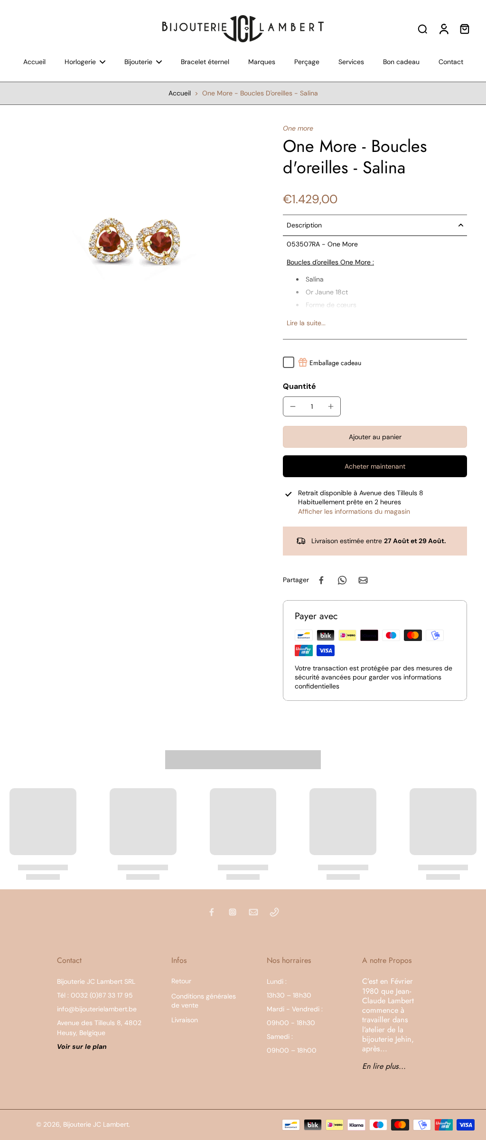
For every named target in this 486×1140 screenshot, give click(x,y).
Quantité (299, 386)
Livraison (184, 1020)
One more (298, 128)
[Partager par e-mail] (363, 580)
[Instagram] (232, 912)
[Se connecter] (443, 28)
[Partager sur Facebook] (321, 580)
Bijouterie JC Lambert (96, 1124)
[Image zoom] (126, 241)
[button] (375, 437)
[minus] (292, 406)
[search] (422, 28)
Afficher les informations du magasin (354, 511)
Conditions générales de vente (203, 1000)
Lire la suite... (306, 323)
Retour (181, 981)
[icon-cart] (464, 28)
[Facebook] (211, 912)
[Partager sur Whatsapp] (342, 580)
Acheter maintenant (375, 466)
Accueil (179, 93)
